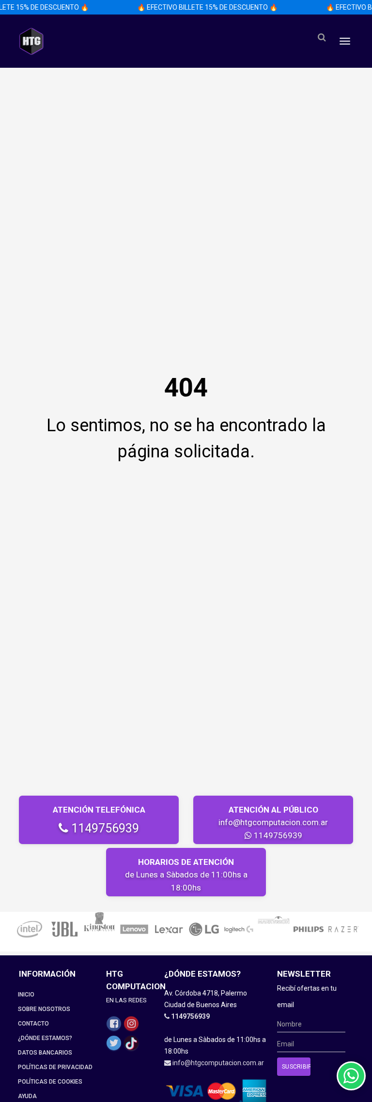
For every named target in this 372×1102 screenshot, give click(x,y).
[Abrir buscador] (321, 37)
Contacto (33, 1023)
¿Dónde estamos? (45, 1038)
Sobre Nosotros (44, 1009)
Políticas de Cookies (50, 1081)
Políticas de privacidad (55, 1067)
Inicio (26, 994)
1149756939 (103, 828)
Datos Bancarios (45, 1052)
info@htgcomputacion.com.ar (273, 822)
